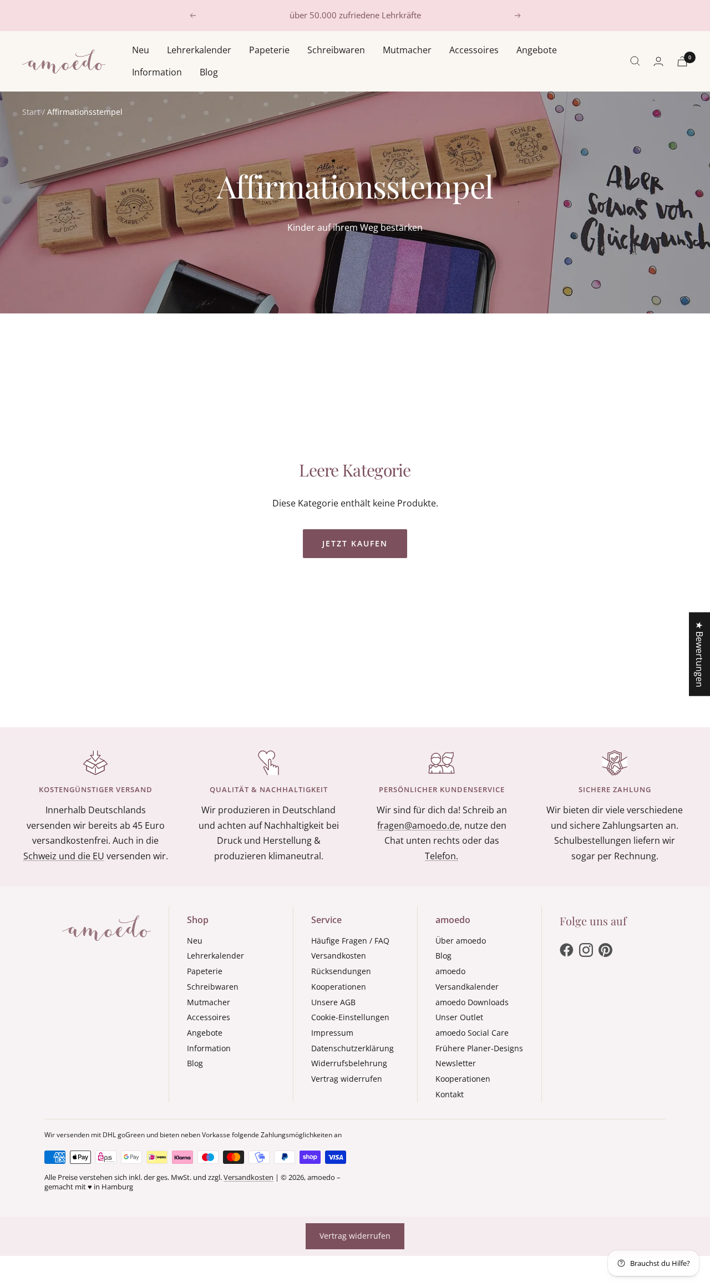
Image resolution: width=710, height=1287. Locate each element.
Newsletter (455, 1063)
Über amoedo (460, 940)
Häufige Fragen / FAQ (350, 940)
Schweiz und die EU (63, 856)
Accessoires (474, 50)
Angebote (536, 50)
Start (31, 112)
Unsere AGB (333, 1002)
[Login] (658, 61)
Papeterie (269, 50)
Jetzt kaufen (355, 543)
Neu (140, 50)
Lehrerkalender (199, 50)
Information (157, 71)
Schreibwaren (336, 50)
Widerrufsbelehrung (349, 1063)
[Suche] (635, 61)
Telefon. (441, 856)
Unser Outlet (459, 1017)
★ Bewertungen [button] (699, 654)
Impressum (332, 1032)
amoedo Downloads (472, 1002)
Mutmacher (407, 50)
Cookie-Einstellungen (350, 1017)
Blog (209, 71)
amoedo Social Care (472, 1032)
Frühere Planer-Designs (479, 1048)
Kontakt (449, 1094)
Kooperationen (338, 986)
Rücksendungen (341, 971)
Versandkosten (338, 955)
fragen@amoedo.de (418, 825)
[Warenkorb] (682, 61)
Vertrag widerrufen (346, 1078)
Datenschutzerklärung (352, 1048)
